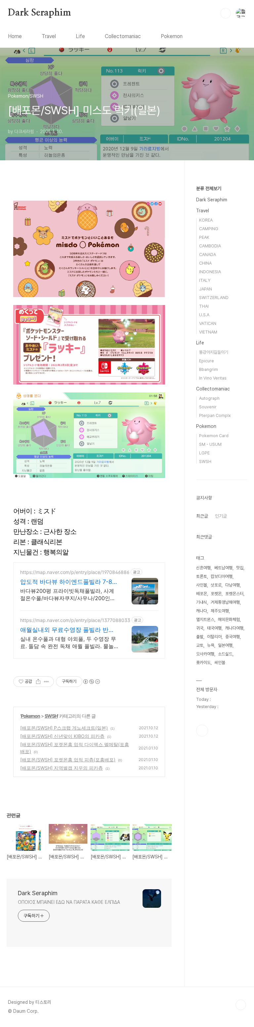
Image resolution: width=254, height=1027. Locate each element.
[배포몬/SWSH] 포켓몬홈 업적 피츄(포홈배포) (67, 759)
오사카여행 (205, 653)
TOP (240, 1005)
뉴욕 (210, 645)
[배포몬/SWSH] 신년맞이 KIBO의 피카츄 (62, 736)
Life (80, 36)
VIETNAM (208, 332)
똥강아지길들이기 (213, 352)
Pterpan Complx (215, 415)
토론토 (201, 576)
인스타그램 (202, 731)
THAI (204, 306)
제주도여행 (220, 610)
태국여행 (214, 628)
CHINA (205, 263)
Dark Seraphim (39, 13)
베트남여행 (223, 567)
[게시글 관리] (46, 682)
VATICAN (207, 323)
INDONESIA (210, 271)
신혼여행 (203, 567)
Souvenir (208, 406)
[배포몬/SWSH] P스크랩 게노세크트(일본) (64, 728)
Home (15, 36)
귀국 (199, 628)
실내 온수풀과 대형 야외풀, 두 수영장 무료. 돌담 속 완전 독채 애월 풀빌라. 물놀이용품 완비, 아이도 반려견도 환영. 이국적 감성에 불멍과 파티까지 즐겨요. (68, 643)
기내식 (201, 602)
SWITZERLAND (214, 297)
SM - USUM (210, 444)
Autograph (209, 398)
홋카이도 (203, 662)
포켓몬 (216, 593)
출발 (199, 636)
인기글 (221, 516)
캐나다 (201, 610)
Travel (49, 36)
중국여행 (232, 636)
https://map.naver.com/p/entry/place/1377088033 (75, 620)
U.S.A (204, 314)
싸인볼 (219, 662)
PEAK (204, 237)
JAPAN (205, 288)
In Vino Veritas (213, 378)
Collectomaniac (123, 36)
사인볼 (201, 585)
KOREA (206, 220)
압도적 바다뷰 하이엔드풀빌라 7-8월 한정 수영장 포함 (69, 582)
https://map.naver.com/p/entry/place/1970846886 (74, 572)
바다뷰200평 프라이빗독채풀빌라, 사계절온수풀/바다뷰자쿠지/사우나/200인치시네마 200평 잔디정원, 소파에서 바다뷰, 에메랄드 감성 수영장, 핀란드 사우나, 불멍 (68, 595)
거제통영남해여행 (225, 602)
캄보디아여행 (222, 576)
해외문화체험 (229, 619)
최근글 (202, 516)
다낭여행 (232, 585)
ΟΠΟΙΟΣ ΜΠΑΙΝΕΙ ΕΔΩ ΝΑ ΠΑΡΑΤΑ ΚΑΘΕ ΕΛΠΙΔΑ (69, 902)
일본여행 (225, 645)
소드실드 (225, 653)
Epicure (206, 360)
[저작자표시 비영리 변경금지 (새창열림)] (91, 681)
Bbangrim (208, 369)
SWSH (51, 716)
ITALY (204, 280)
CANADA (207, 254)
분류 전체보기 (208, 188)
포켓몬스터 (234, 593)
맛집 (239, 567)
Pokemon (172, 36)
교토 (199, 645)
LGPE (204, 452)
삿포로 (216, 585)
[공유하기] (38, 682)
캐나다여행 (234, 628)
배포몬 (201, 593)
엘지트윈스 (205, 619)
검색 (226, 13)
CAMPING (208, 228)
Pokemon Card (214, 435)
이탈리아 (214, 636)
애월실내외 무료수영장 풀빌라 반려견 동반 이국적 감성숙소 (67, 630)
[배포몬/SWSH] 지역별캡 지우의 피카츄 (61, 768)
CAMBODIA (210, 245)
